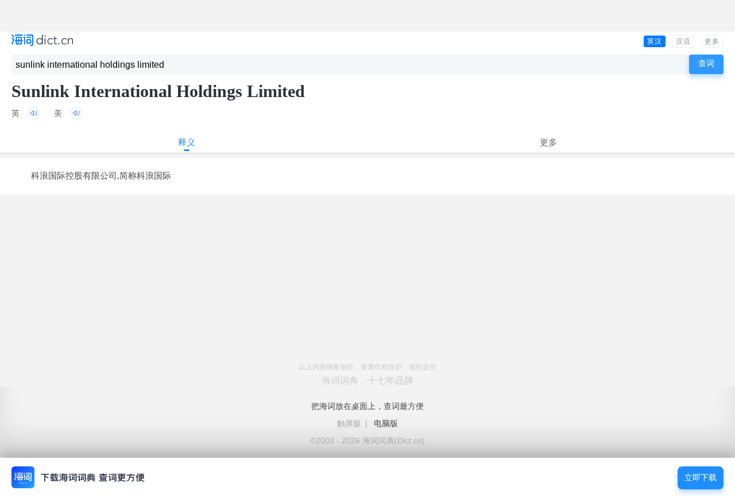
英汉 (654, 41)
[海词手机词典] (42, 41)
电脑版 (386, 423)
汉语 (683, 41)
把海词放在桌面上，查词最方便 (367, 406)
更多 (712, 41)
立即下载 (700, 477)
